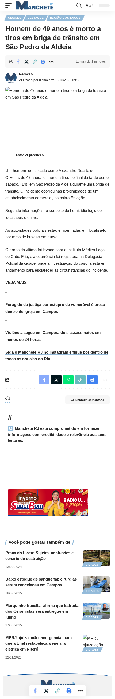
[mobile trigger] (9, 5)
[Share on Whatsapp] (68, 379)
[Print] (43, 61)
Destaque (36, 17)
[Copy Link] (35, 61)
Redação (26, 74)
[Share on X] (26, 61)
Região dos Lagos (65, 17)
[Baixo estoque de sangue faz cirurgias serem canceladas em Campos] (96, 584)
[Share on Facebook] (18, 61)
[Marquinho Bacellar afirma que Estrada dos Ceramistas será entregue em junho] (96, 611)
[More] (51, 61)
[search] (79, 5)
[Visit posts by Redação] (11, 77)
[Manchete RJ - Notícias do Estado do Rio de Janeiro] (33, 5)
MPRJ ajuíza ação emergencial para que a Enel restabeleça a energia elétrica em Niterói (38, 643)
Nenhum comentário (89, 400)
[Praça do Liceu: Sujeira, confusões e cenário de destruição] (96, 558)
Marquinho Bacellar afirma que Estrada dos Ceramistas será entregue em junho (41, 611)
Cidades (14, 17)
